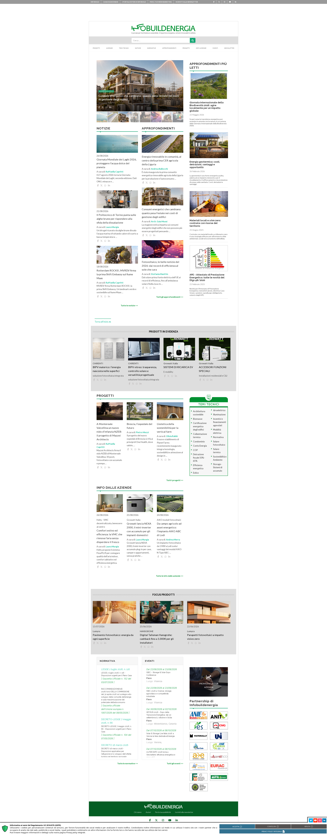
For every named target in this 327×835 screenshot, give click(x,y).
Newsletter (229, 48)
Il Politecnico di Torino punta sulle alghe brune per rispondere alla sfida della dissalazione (116, 218)
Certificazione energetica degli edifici (200, 426)
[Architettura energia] (198, 756)
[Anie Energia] (219, 746)
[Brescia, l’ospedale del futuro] (140, 411)
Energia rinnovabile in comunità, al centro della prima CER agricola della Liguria (161, 160)
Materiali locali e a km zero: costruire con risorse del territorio (205, 223)
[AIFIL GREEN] (219, 776)
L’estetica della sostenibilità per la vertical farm (167, 427)
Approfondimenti (169, 48)
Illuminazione (219, 414)
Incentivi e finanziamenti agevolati (219, 422)
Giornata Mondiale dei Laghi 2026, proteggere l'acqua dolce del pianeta (117, 163)
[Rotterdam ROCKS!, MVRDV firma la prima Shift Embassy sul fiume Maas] (117, 255)
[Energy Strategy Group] (198, 725)
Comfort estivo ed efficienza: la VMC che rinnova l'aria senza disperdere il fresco (109, 536)
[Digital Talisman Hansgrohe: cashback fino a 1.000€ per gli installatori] (161, 612)
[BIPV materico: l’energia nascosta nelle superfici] (108, 349)
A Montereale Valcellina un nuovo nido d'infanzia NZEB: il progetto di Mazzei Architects (109, 431)
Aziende (109, 48)
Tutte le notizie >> (129, 305)
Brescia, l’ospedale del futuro (139, 425)
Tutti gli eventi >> (175, 763)
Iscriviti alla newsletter (187, 2)
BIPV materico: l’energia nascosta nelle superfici (107, 369)
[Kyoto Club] (198, 746)
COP (195, 450)
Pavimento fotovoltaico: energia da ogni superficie (113, 636)
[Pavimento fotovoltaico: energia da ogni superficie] (114, 612)
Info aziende (201, 48)
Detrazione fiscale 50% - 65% (199, 457)
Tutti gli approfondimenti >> (169, 297)
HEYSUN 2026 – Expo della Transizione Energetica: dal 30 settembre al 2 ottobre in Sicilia (159, 715)
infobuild (95, 2)
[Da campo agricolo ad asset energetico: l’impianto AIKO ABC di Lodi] (170, 503)
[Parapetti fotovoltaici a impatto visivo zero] (208, 612)
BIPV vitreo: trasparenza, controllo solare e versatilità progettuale (142, 371)
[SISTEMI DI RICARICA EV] (179, 349)
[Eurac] (219, 766)
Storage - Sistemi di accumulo (217, 467)
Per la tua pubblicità (163, 812)
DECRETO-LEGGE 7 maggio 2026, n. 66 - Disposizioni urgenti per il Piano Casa (116, 729)
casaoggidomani (110, 2)
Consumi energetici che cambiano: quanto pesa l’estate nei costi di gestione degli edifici (161, 213)
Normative (151, 48)
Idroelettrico (219, 410)
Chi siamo (138, 812)
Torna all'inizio (102, 321)
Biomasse (197, 419)
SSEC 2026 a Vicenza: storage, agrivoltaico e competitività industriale (159, 693)
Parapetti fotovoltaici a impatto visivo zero (205, 636)
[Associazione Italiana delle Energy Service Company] (219, 756)
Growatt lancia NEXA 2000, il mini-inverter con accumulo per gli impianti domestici (139, 529)
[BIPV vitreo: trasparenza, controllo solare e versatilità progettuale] (144, 349)
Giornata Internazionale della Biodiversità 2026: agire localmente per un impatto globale (207, 106)
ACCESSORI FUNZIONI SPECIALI (212, 369)
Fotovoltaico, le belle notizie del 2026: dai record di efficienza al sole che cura (160, 265)
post (101, 91)
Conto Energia (200, 445)
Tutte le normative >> (127, 763)
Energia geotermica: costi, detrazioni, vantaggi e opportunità (205, 164)
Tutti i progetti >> (174, 480)
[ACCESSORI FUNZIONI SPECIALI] (214, 349)
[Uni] (219, 735)
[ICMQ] (219, 725)
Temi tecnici (124, 48)
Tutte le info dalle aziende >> (169, 576)
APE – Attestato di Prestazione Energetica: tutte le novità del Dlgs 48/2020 (207, 277)
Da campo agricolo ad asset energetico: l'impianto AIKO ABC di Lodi (169, 529)
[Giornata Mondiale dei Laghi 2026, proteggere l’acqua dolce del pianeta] (117, 144)
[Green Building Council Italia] (199, 787)
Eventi (215, 48)
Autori (148, 812)
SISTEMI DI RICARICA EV (178, 367)
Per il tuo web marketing (161, 2)
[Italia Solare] (198, 766)
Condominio (199, 441)
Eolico (196, 472)
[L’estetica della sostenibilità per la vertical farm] (170, 411)
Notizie (138, 48)
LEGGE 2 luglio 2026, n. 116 (115, 669)
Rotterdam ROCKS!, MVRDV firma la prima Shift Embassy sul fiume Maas (116, 274)
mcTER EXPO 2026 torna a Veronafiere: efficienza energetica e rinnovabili (160, 754)
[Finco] (198, 776)
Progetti (186, 48)
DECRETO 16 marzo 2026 (114, 745)
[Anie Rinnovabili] (198, 715)
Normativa (218, 437)
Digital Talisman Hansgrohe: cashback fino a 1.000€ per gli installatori (157, 638)
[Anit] (219, 715)
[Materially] (198, 735)
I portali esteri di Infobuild (134, 2)
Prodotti (96, 48)
